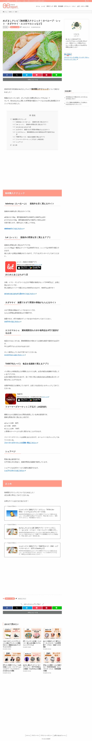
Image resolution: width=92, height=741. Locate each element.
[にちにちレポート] (11, 6)
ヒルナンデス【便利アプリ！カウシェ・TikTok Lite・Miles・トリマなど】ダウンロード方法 (37, 510)
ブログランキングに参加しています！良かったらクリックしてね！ (76, 58)
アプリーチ (37, 265)
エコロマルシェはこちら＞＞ (14, 355)
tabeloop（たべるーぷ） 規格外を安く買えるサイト (32, 122)
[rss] (85, 1)
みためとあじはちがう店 (23, 127)
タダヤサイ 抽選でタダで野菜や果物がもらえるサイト (33, 129)
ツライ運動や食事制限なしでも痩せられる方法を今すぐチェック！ (76, 103)
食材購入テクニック (19, 119)
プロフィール (35, 735)
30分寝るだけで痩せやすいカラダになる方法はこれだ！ (76, 98)
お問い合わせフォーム (60, 735)
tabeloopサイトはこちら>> (13, 228)
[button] (7, 74)
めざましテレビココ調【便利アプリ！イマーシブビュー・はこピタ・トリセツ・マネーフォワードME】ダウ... (38, 529)
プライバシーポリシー (46, 735)
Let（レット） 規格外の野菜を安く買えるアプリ (31, 124)
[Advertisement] (32, 168)
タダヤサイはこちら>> (12, 321)
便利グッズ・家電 (15, 27)
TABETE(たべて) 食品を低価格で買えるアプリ (30, 137)
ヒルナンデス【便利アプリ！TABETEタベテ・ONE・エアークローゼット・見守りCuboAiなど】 (38, 547)
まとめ (15, 145)
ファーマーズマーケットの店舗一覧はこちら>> (20, 442)
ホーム (28, 735)
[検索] (88, 1)
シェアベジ (19, 142)
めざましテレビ (26, 27)
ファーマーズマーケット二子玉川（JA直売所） (30, 139)
